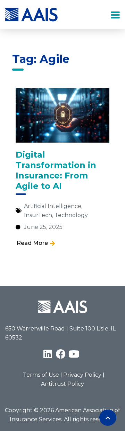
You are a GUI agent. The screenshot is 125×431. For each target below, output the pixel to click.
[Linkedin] (47, 354)
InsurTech (38, 215)
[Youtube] (74, 354)
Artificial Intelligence (52, 206)
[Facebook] (61, 354)
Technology (71, 215)
